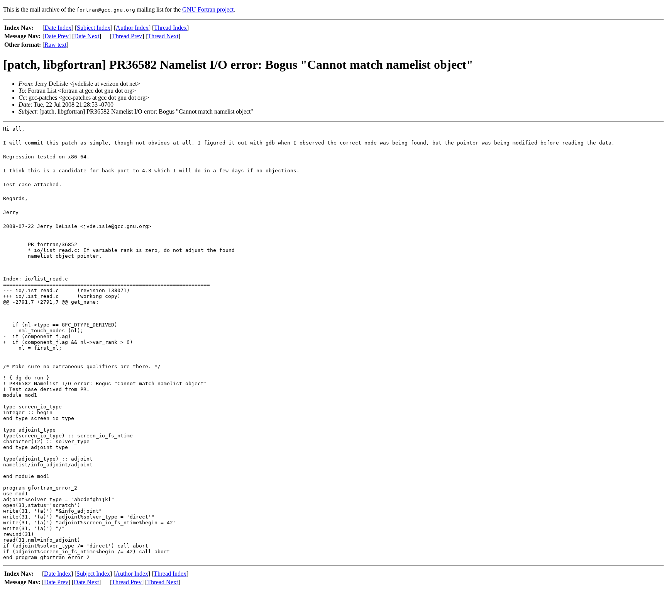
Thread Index (170, 27)
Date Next (86, 36)
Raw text (55, 44)
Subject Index (93, 27)
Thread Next (162, 36)
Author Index (132, 27)
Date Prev (56, 36)
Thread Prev (127, 36)
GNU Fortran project (208, 9)
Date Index (57, 27)
